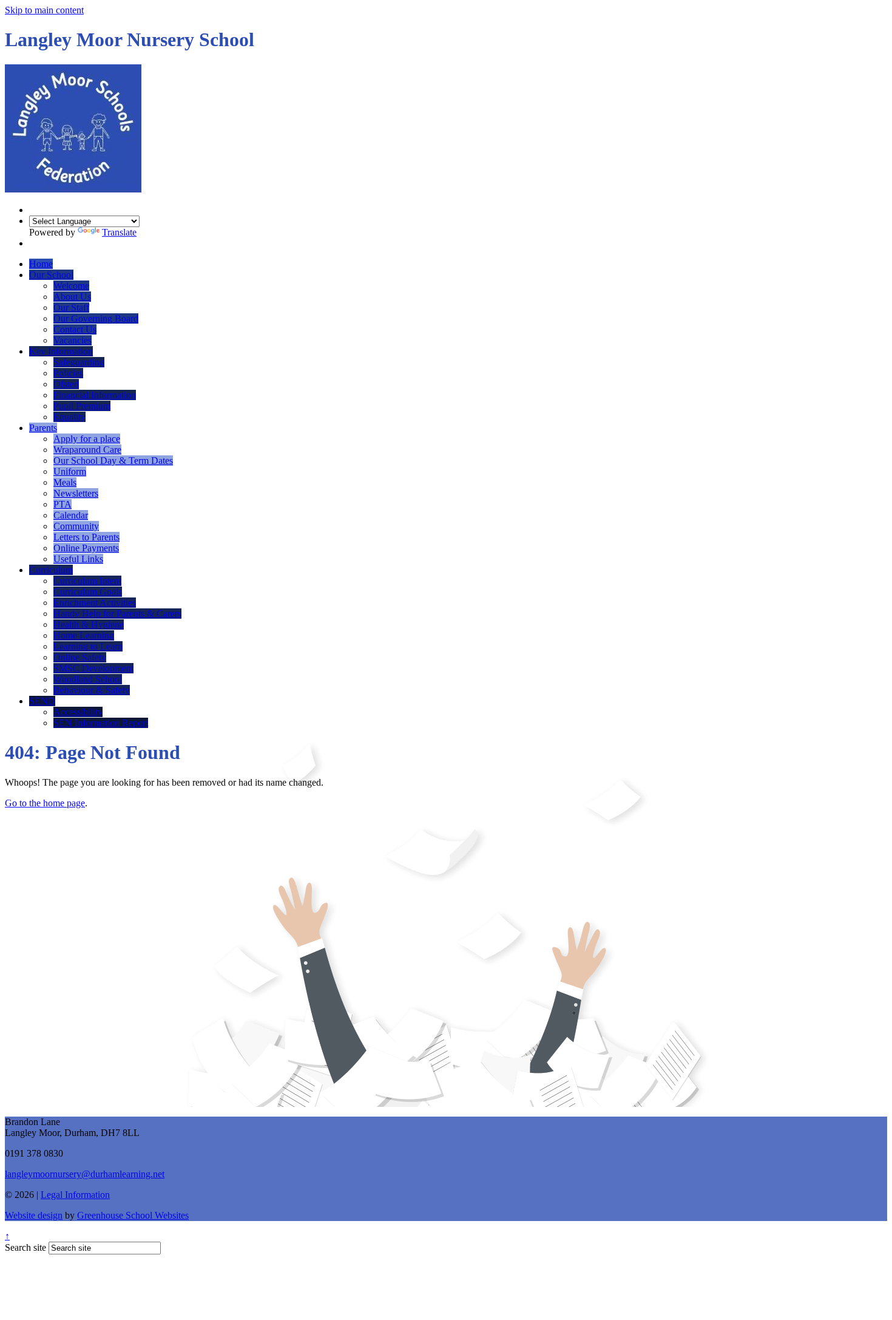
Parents (43, 428)
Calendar (70, 515)
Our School (51, 275)
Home (41, 264)
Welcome (71, 286)
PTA (62, 504)
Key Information (61, 351)
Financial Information (94, 395)
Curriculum (51, 570)
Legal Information (75, 1194)
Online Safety (79, 657)
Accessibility (78, 712)
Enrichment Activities (94, 602)
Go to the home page (45, 803)
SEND (42, 701)
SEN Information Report (100, 723)
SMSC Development (93, 668)
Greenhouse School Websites (133, 1215)
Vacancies (72, 340)
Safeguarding (78, 362)
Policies (68, 373)
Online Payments (86, 548)
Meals (64, 482)
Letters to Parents (86, 537)
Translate (119, 232)
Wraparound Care (87, 449)
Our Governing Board (95, 318)
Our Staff (71, 307)
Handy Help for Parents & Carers (117, 613)
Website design (34, 1215)
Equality (69, 417)
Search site (25, 1247)
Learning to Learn (88, 646)
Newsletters (75, 493)
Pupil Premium (81, 406)
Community (76, 526)
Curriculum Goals (87, 592)
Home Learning (83, 635)
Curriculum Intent (87, 581)
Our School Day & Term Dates (113, 460)
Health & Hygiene (88, 624)
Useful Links (78, 559)
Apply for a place (86, 439)
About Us (72, 296)
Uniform (69, 471)
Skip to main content (44, 10)
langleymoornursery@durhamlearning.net (84, 1174)
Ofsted (66, 384)
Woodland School (87, 679)
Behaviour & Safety (91, 690)
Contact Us (74, 329)
